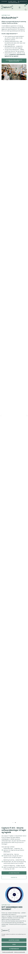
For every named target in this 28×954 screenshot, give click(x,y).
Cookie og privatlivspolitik (7, 952)
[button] (19, 7)
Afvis (14, 944)
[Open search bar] (25, 9)
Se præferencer (14, 948)
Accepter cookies (14, 940)
